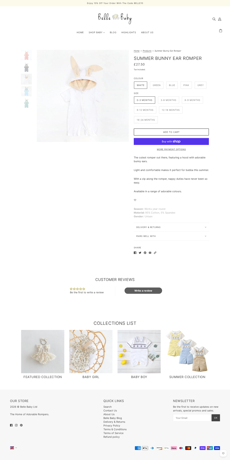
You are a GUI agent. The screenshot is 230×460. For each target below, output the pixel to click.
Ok (215, 417)
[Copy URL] (155, 252)
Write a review (143, 290)
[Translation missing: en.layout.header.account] (219, 19)
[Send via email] (150, 252)
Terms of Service (113, 433)
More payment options (171, 149)
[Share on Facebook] (135, 252)
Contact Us (110, 410)
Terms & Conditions (115, 429)
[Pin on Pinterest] (145, 252)
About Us (109, 414)
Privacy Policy (111, 425)
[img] (214, 19)
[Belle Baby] (115, 24)
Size (136, 93)
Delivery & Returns (114, 421)
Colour (138, 78)
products (147, 51)
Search (107, 406)
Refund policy (111, 436)
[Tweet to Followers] (140, 252)
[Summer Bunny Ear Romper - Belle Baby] (83, 96)
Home (137, 51)
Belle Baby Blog (112, 418)
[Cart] (221, 31)
